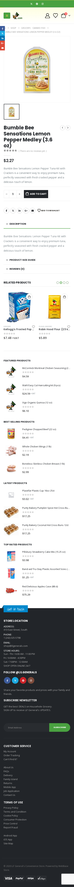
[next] (67, 127)
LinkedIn (19, 211)
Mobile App (10, 787)
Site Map (8, 843)
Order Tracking (12, 755)
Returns (8, 783)
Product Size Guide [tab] (22, 260)
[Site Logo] (18, 15)
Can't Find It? (10, 759)
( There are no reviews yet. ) (33, 151)
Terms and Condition (15, 811)
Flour (41, 326)
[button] (7, 16)
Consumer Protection (15, 819)
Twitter (13, 211)
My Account (10, 751)
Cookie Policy (11, 815)
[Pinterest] (37, 3)
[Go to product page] (19, 306)
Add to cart (38, 194)
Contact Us (9, 795)
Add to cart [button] (29, 297)
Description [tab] (18, 224)
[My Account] (47, 15)
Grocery (7, 326)
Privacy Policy (11, 807)
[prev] (62, 127)
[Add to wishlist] (33, 326)
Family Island (11, 779)
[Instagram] (42, 3)
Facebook (6, 211)
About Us (8, 767)
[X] (31, 3)
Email (32, 211)
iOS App (8, 839)
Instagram (31, 680)
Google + (26, 211)
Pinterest (23, 680)
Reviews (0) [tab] (17, 269)
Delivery (8, 775)
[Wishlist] (55, 15)
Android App (10, 835)
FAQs (6, 771)
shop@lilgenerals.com (16, 645)
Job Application (12, 791)
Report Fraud (11, 827)
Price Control (10, 823)
